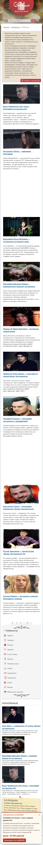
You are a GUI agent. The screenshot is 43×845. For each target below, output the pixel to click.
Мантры (10, 687)
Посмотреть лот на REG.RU (14, 840)
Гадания (10, 635)
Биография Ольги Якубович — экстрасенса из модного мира (16, 240)
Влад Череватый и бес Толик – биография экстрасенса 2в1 (16, 107)
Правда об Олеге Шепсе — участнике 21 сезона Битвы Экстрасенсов (20, 374)
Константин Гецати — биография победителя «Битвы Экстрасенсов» (18, 507)
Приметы (10, 649)
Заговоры (10, 640)
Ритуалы (10, 645)
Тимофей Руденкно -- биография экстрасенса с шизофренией (17, 419)
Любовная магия (13, 664)
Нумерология (11, 673)
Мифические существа (15, 692)
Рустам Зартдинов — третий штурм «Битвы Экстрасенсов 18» (18, 552)
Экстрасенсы (15, 27)
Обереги (10, 659)
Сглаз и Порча (12, 654)
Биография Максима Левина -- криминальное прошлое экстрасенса (19, 285)
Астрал (9, 682)
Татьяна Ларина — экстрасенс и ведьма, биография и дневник (20, 597)
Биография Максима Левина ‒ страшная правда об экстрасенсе (19, 756)
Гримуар (6, 27)
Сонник (9, 668)
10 (27, 623)
